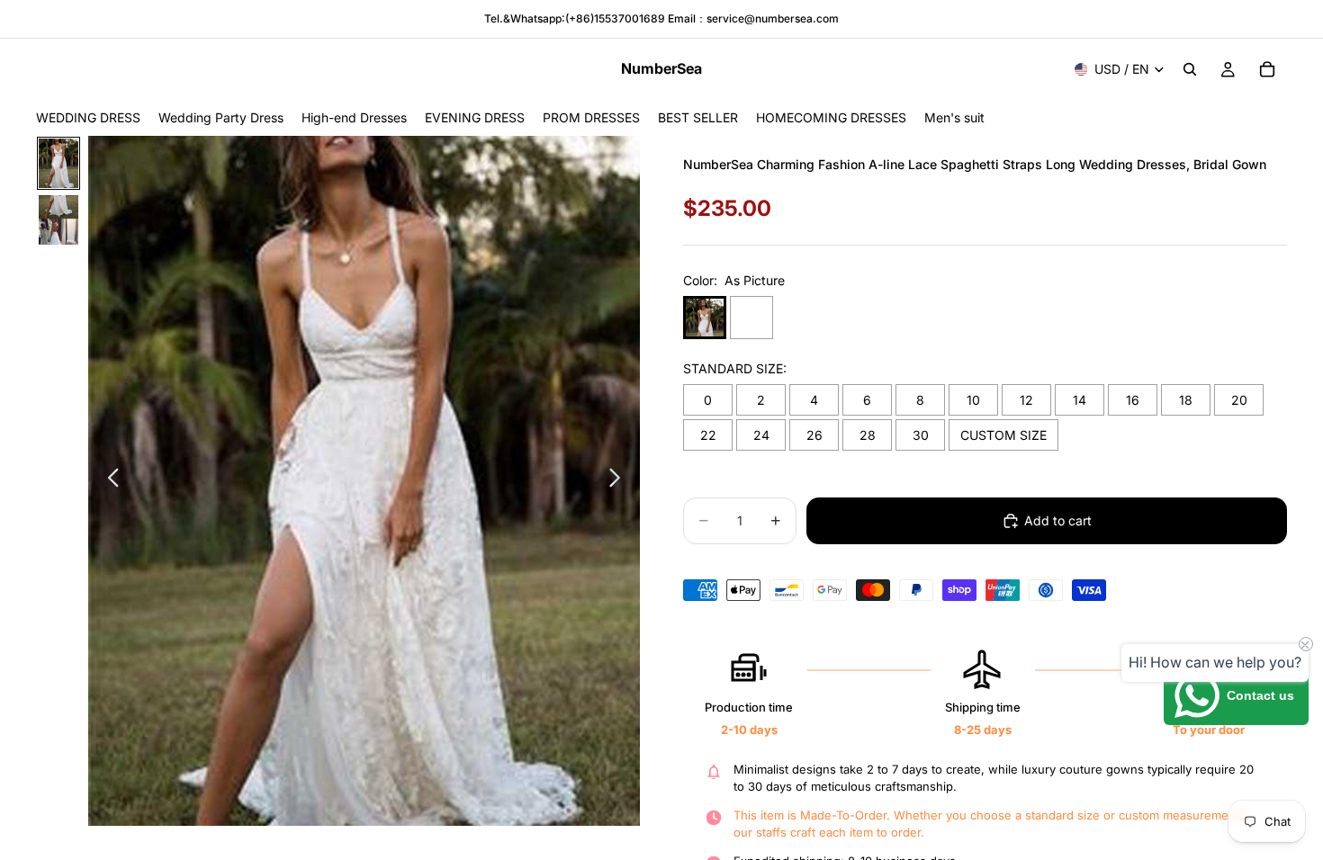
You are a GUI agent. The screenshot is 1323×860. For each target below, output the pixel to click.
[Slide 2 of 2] (58, 220)
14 (1079, 400)
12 (1026, 400)
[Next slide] (619, 481)
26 (814, 435)
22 (708, 435)
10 (973, 400)
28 (868, 435)
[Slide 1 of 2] (58, 163)
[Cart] (1267, 69)
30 (921, 435)
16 (1132, 400)
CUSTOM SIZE (1003, 435)
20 (1239, 400)
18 (1185, 400)
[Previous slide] (108, 481)
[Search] (1190, 69)
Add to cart (1058, 520)
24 (761, 435)
